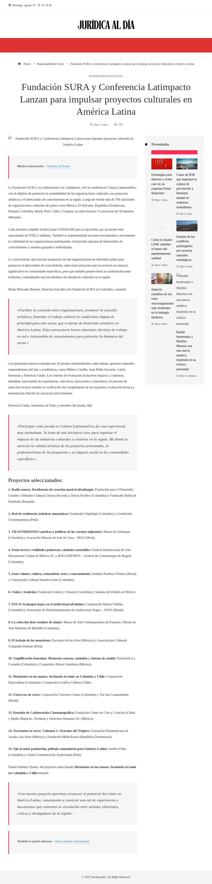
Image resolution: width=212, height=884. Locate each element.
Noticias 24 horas (58, 166)
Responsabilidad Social (106, 76)
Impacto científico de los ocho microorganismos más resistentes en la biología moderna (162, 303)
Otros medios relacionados (72, 841)
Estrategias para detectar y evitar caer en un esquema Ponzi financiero (161, 184)
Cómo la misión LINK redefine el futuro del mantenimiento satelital (161, 249)
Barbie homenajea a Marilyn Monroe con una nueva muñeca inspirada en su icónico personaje (186, 350)
